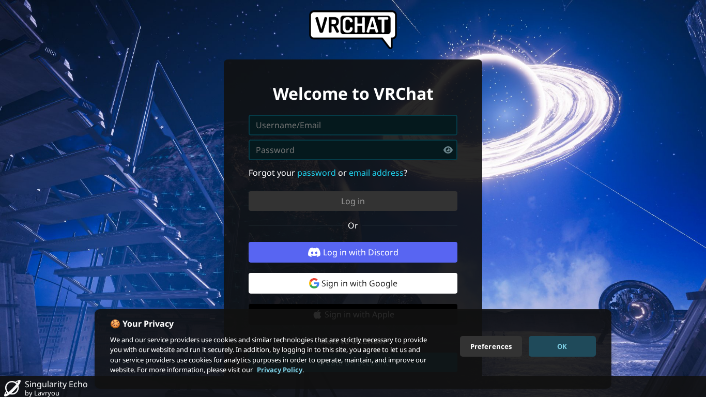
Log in (353, 201)
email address (376, 172)
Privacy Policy (279, 369)
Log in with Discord (360, 252)
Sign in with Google (359, 283)
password (316, 172)
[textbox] (353, 150)
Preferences (491, 345)
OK (562, 345)
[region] (353, 349)
